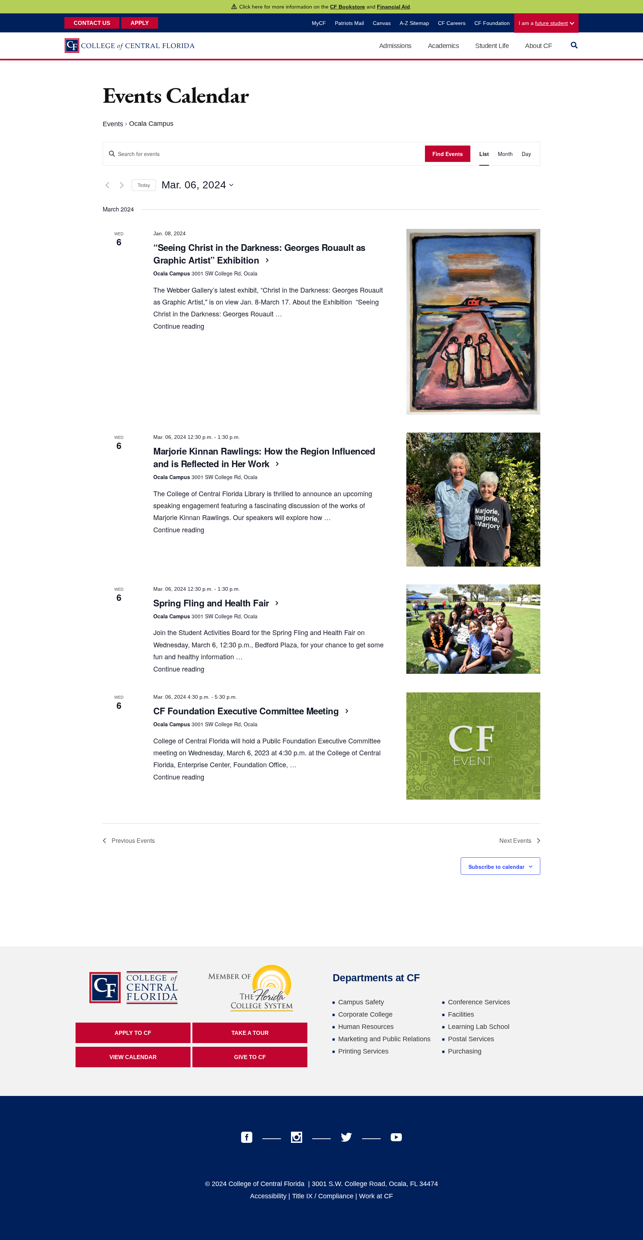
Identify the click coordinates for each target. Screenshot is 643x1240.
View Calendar (133, 1057)
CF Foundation (492, 23)
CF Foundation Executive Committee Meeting (247, 710)
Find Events (447, 153)
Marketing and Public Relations (384, 1039)
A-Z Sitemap (414, 23)
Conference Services (479, 1002)
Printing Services (363, 1051)
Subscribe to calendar (496, 866)
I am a (543, 23)
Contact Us (92, 23)
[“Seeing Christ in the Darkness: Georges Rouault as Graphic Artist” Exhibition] (473, 322)
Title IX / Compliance (323, 1196)
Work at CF (376, 1196)
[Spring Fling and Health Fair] (473, 629)
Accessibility (268, 1196)
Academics (443, 46)
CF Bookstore (347, 7)
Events (113, 124)
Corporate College (365, 1014)
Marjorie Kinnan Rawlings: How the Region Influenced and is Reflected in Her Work (264, 457)
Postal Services (471, 1039)
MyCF (319, 23)
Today (144, 185)
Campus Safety (361, 1002)
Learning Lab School (478, 1026)
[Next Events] (121, 185)
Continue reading (178, 326)
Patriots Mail (349, 23)
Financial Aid (393, 7)
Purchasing (465, 1051)
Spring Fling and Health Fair (212, 602)
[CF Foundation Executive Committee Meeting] (473, 746)
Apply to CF (133, 1033)
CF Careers (452, 23)
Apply (140, 23)
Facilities (461, 1014)
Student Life (492, 46)
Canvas (382, 23)
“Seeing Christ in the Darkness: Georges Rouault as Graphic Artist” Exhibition (259, 253)
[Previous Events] (107, 185)
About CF (538, 46)
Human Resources (366, 1026)
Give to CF (250, 1057)
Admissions (395, 46)
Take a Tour (250, 1033)
